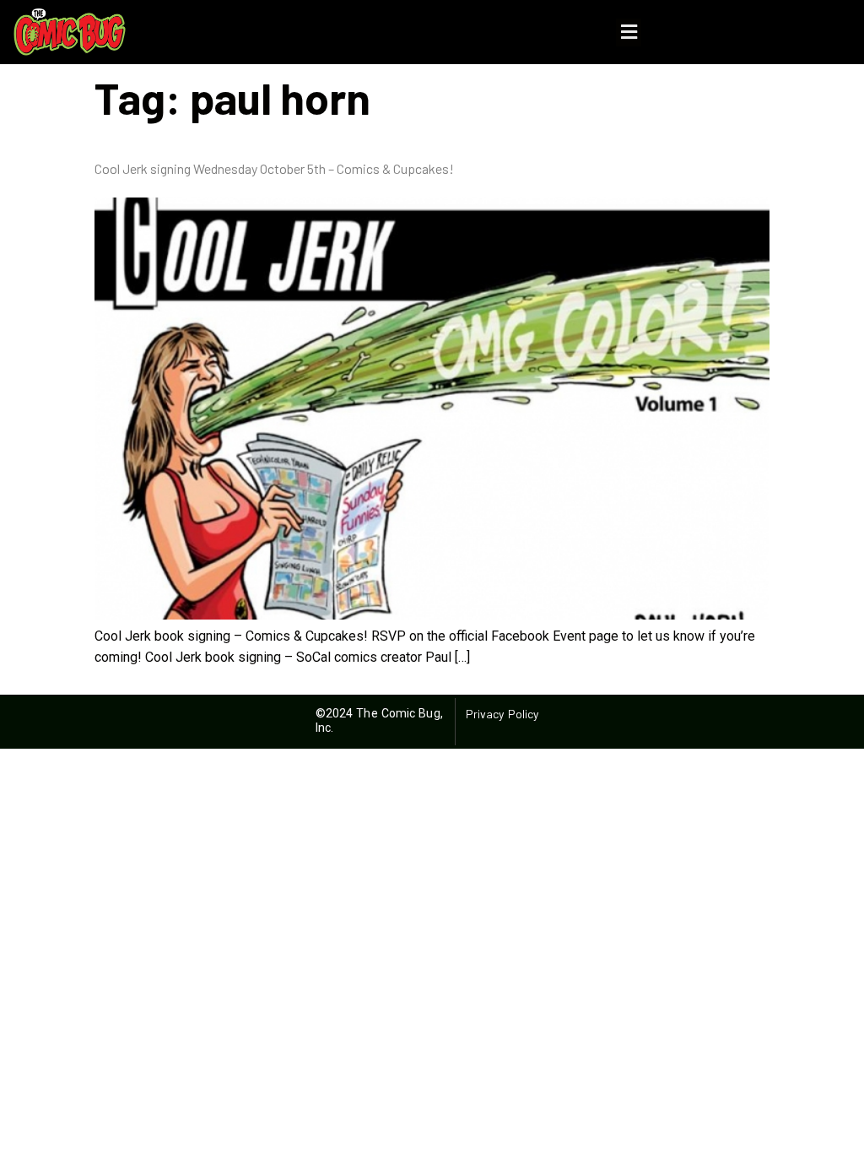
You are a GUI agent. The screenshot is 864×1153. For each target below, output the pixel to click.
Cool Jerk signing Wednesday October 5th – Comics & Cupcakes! (274, 168)
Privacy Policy (502, 713)
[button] (628, 32)
